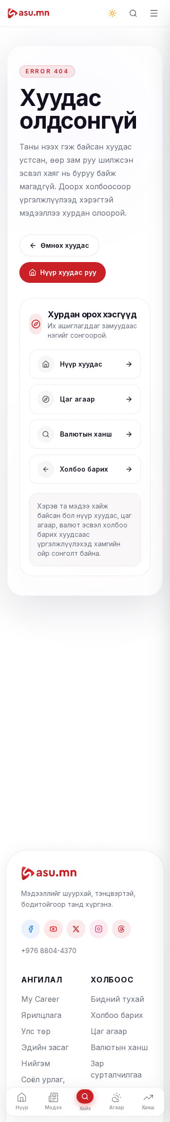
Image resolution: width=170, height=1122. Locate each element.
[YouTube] (53, 929)
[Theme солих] (112, 13)
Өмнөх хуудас (65, 245)
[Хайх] (133, 13)
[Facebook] (30, 929)
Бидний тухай (117, 999)
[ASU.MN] (29, 13)
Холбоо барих (117, 1015)
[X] (76, 929)
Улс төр (36, 1031)
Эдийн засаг (44, 1047)
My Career (40, 999)
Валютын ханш (119, 1047)
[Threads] (121, 929)
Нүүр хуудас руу (68, 272)
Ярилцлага (41, 1015)
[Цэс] (153, 13)
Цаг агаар (109, 1031)
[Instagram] (98, 929)
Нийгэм (35, 1063)
